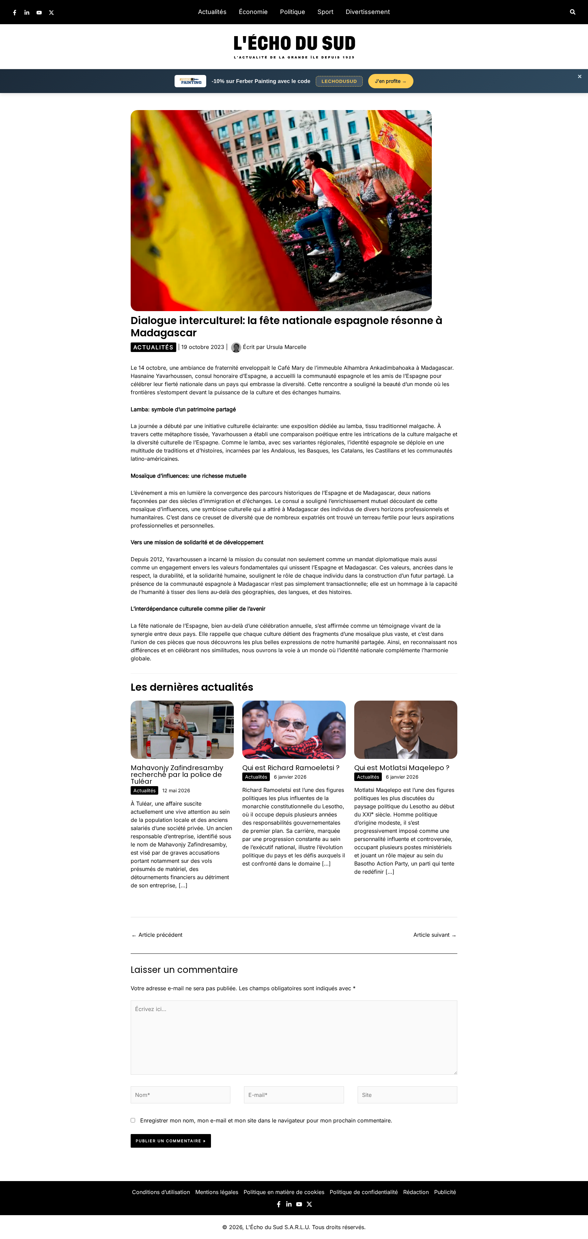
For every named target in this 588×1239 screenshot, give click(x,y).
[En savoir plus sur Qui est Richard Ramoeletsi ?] (293, 729)
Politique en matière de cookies (284, 1192)
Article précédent (156, 934)
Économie (253, 11)
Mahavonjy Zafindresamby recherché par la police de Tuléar (177, 774)
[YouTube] (39, 12)
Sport (325, 11)
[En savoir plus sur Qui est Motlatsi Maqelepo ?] (405, 729)
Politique (292, 11)
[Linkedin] (27, 12)
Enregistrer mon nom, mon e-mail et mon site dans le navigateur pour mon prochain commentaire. (266, 1120)
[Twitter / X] (51, 12)
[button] (573, 12)
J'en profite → (391, 81)
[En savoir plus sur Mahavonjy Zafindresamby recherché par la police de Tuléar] (182, 729)
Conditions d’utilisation (161, 1192)
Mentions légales (216, 1192)
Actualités (212, 11)
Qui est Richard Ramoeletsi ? (291, 768)
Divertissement (368, 11)
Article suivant (435, 934)
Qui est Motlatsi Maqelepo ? (402, 768)
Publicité (445, 1192)
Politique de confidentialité (364, 1192)
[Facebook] (14, 12)
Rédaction (416, 1192)
